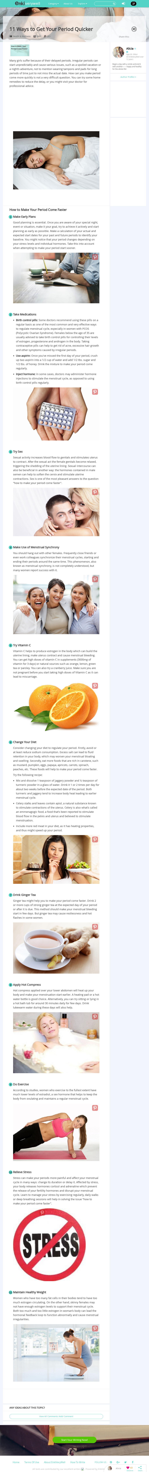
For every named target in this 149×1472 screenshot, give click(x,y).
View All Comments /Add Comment (56, 1416)
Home (16, 1462)
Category (52, 3)
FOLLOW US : (101, 1462)
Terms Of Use (31, 1462)
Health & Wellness (22, 36)
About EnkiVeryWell (54, 1462)
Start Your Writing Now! (74, 1440)
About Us (68, 3)
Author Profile (127, 77)
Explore (82, 3)
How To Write (77, 1462)
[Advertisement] (56, 110)
